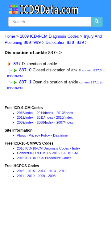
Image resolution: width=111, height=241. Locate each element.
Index (29, 113)
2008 (40, 122)
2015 (20, 113)
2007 (60, 122)
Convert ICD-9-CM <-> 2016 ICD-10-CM (47, 153)
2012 (20, 117)
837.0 (25, 69)
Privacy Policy (39, 135)
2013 (60, 113)
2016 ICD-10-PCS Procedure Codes (44, 158)
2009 (20, 122)
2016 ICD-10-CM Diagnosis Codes (43, 148)
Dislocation (65, 42)
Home (10, 36)
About (21, 135)
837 (17, 63)
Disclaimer (61, 135)
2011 (40, 117)
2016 (20, 171)
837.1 (25, 81)
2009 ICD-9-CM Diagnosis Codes (49, 36)
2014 (40, 113)
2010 (60, 117)
